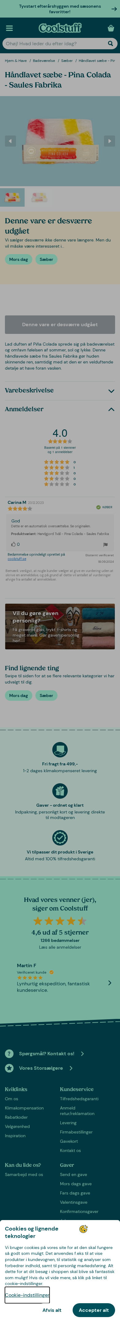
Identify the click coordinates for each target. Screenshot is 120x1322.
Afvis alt (52, 1310)
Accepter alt (94, 1310)
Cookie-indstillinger (27, 1295)
